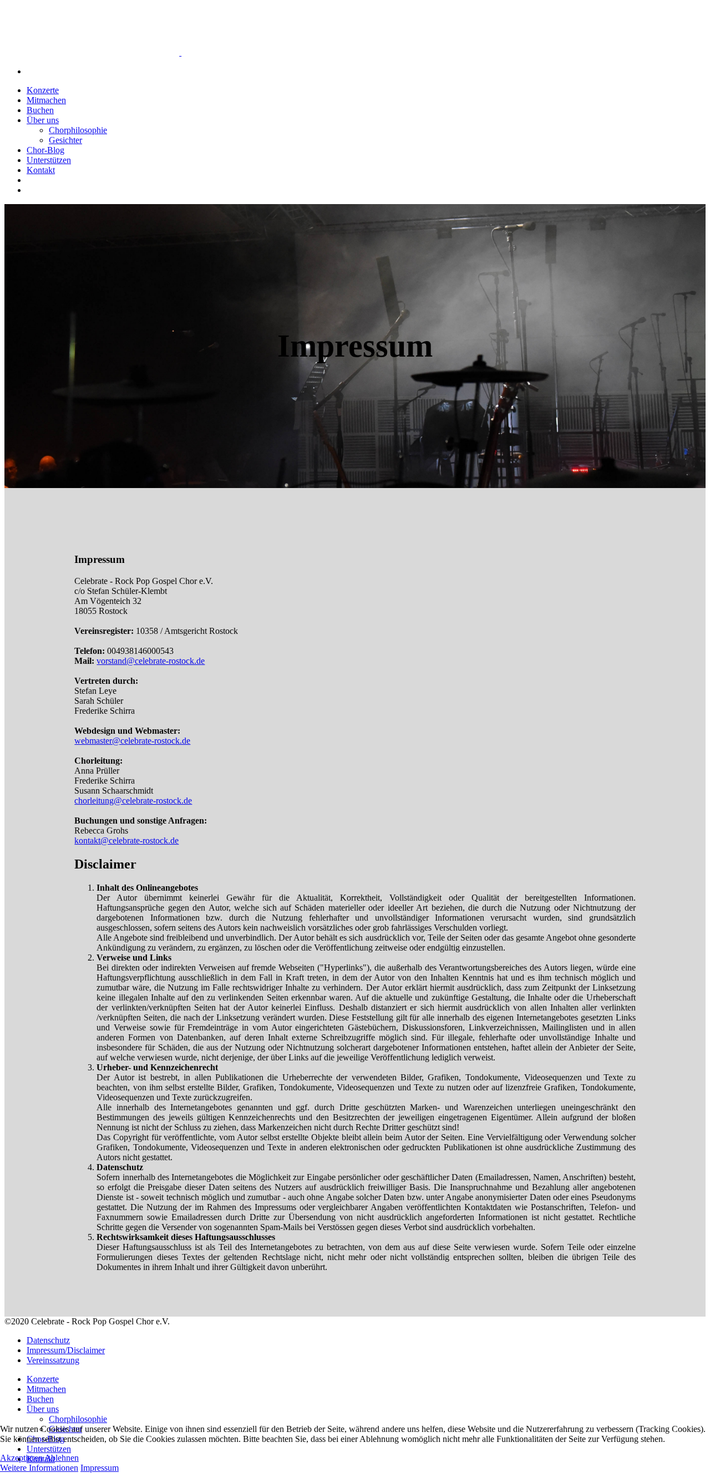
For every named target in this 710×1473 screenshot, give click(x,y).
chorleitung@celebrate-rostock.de (133, 800)
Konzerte (43, 90)
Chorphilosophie (78, 130)
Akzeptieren (21, 1457)
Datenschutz (48, 1340)
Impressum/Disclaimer (66, 1350)
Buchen (40, 110)
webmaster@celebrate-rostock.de (132, 740)
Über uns (43, 120)
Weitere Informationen (39, 1467)
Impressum (99, 1467)
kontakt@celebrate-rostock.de (126, 840)
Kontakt (41, 170)
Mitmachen (46, 100)
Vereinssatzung (53, 1360)
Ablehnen (61, 1457)
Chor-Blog (45, 150)
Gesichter (65, 140)
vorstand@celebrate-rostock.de (151, 661)
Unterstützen (49, 160)
